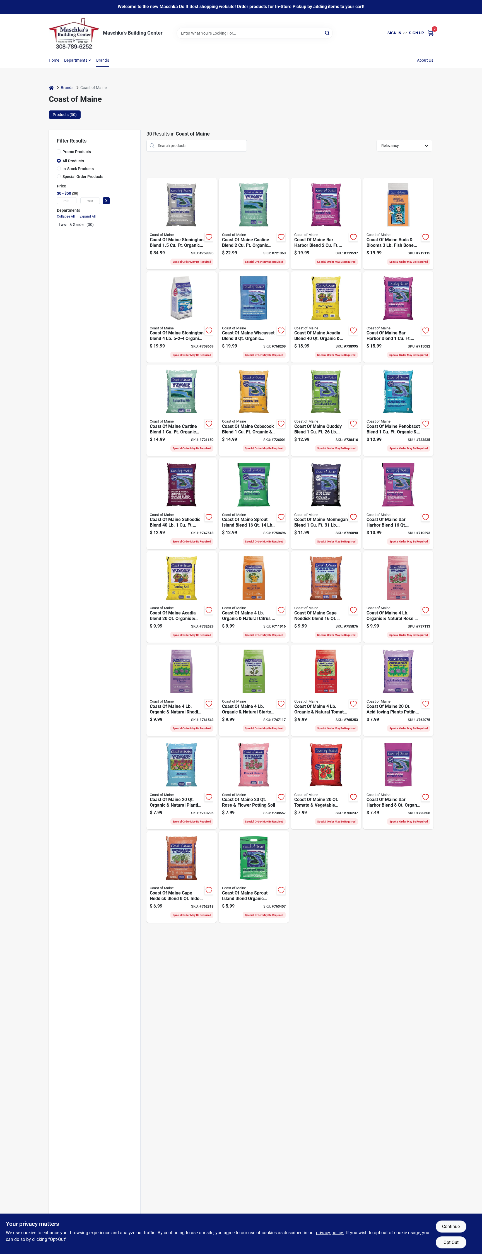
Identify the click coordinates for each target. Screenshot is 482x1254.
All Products (73, 161)
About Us (425, 60)
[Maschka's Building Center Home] (74, 33)
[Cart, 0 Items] (430, 33)
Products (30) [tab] (65, 114)
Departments (75, 60)
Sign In (394, 33)
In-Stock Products (78, 168)
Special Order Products (82, 176)
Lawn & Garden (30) (76, 224)
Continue (451, 1226)
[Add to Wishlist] (208, 237)
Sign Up (416, 33)
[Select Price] (106, 200)
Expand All (87, 216)
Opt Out (451, 1242)
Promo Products (76, 151)
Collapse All (66, 216)
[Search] (328, 32)
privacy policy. (330, 1232)
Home (54, 60)
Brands (102, 60)
